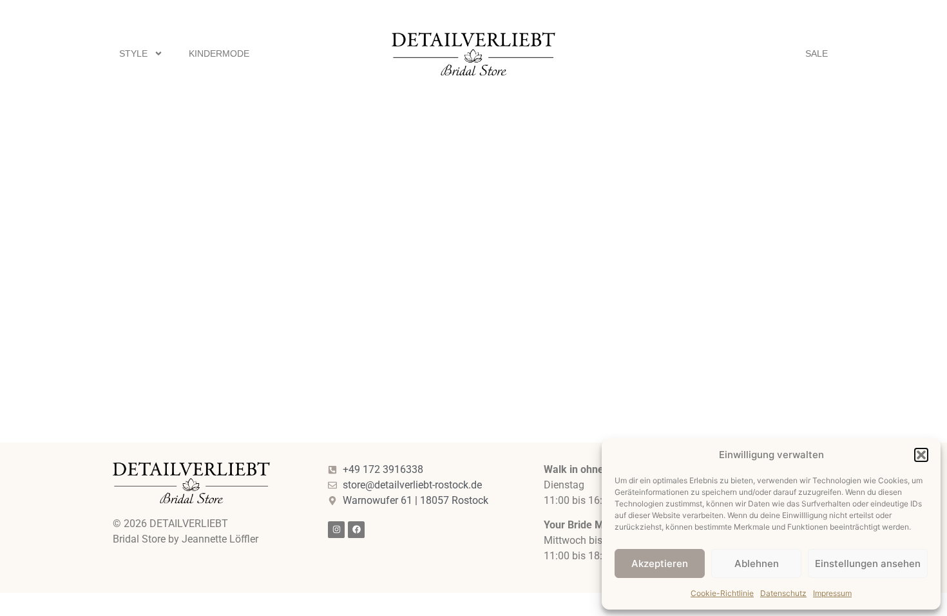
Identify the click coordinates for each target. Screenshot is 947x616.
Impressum (832, 593)
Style (133, 53)
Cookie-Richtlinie (722, 593)
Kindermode (219, 53)
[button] (921, 454)
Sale (816, 53)
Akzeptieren (659, 563)
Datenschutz (783, 593)
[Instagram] (336, 529)
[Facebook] (356, 529)
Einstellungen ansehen (868, 563)
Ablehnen (756, 563)
